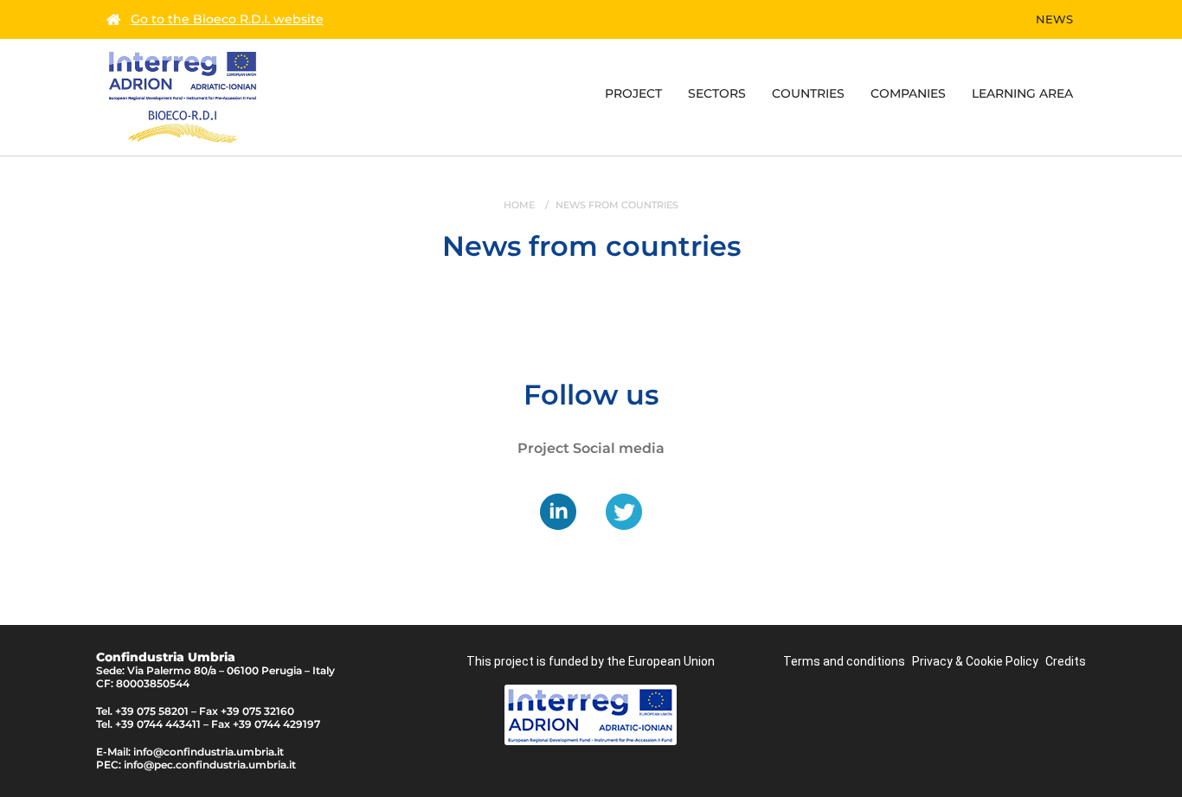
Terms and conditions (844, 661)
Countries (808, 93)
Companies (908, 93)
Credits (1065, 661)
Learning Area (1022, 93)
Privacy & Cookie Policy (975, 661)
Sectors (717, 93)
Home (519, 205)
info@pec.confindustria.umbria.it (210, 764)
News (1054, 19)
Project (633, 93)
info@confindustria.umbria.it (208, 751)
